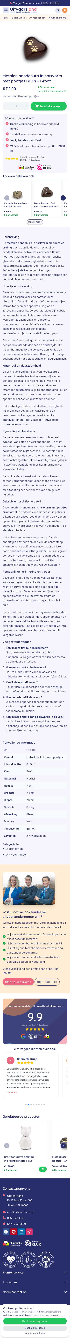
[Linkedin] (21, 1231)
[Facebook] (6, 1231)
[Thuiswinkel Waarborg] (46, 1036)
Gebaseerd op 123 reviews (35, 1025)
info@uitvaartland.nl (20, 1212)
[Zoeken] (58, 10)
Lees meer (12, 1092)
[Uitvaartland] (23, 10)
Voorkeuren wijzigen (35, 1333)
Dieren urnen (14, 848)
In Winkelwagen (51, 106)
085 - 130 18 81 (47, 982)
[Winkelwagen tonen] (64, 10)
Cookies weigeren (35, 1327)
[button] (63, 198)
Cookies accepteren (35, 1321)
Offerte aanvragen (18, 982)
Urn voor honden (17, 854)
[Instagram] (29, 1231)
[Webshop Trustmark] (35, 1036)
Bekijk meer (35, 221)
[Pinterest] (13, 1231)
